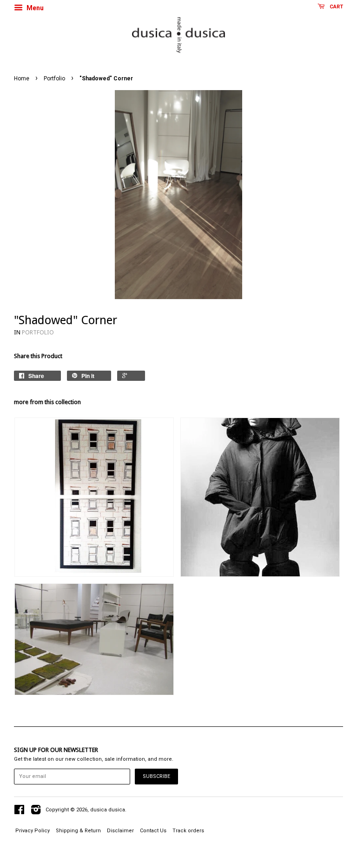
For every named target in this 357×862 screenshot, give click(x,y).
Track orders (188, 831)
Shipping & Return (78, 831)
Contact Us (153, 831)
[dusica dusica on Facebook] (19, 812)
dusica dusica (107, 810)
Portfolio (54, 78)
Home (21, 78)
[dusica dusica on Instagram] (36, 812)
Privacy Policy (32, 831)
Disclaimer (120, 831)
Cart (335, 7)
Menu (34, 8)
